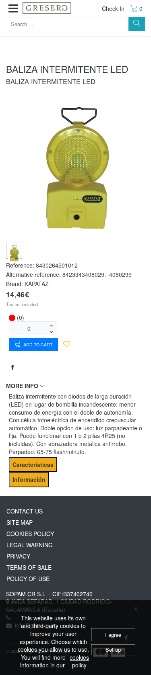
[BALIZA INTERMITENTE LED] (14, 254)
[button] (13, 8)
